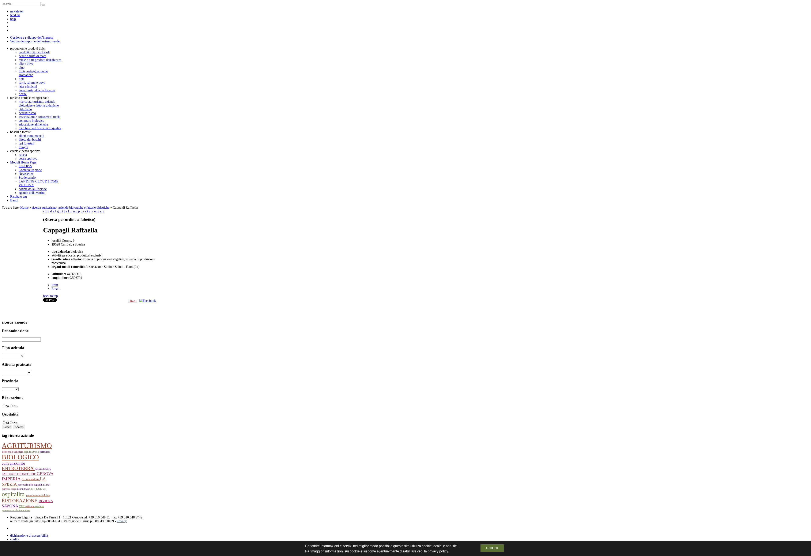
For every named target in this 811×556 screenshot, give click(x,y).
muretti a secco (9, 488)
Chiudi (492, 548)
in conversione (31, 479)
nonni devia (23, 488)
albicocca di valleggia (12, 451)
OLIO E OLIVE (37, 488)
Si (7, 406)
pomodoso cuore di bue (38, 495)
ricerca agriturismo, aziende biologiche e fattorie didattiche (70, 207)
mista (46, 484)
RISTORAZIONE (20, 500)
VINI (22, 506)
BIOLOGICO (20, 457)
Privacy (122, 521)
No (15, 406)
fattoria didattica (43, 469)
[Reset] (43, 4)
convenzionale (13, 463)
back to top (50, 296)
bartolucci (45, 451)
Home (24, 207)
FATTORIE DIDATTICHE (19, 474)
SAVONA (10, 505)
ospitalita (14, 494)
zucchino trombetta (21, 510)
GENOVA (45, 473)
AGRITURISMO (27, 445)
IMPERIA (12, 478)
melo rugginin (36, 484)
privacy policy (438, 551)
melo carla (23, 484)
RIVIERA (46, 501)
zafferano (30, 506)
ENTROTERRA (18, 468)
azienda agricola (31, 451)
